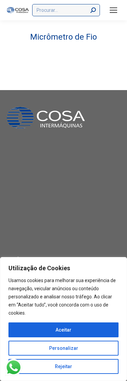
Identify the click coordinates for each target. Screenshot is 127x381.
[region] (63, 319)
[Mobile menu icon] (113, 10)
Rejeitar (63, 366)
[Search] (93, 10)
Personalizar (63, 348)
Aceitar (63, 330)
